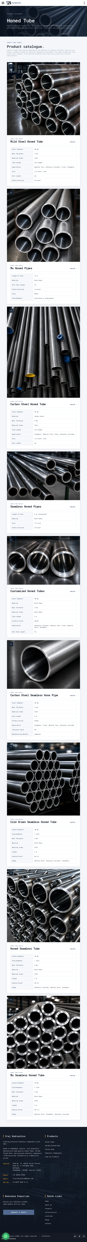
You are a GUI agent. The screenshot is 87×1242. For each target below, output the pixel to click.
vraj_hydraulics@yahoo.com (23, 1178)
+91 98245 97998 (19, 1175)
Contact (48, 1223)
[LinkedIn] (75, 1236)
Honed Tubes (49, 1142)
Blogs (47, 1220)
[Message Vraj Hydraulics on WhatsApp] (6, 1236)
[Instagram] (83, 1236)
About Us (48, 1205)
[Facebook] (79, 1236)
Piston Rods (49, 1149)
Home (47, 1201)
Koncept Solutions (9, 1238)
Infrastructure (51, 1212)
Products (48, 1208)
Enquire (73, 142)
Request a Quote (18, 1212)
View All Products (52, 1157)
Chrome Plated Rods (52, 1145)
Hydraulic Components (53, 1153)
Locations (49, 1216)
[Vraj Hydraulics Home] (15, 3)
